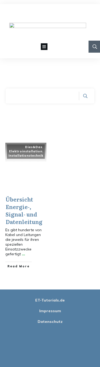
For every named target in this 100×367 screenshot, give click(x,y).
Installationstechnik (26, 155)
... (23, 254)
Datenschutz (50, 321)
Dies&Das (33, 147)
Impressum (50, 310)
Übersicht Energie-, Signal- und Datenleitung (24, 210)
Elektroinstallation (25, 151)
